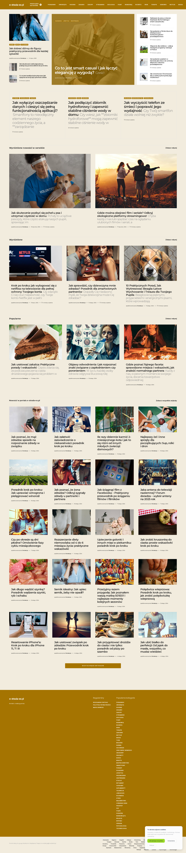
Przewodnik (121, 775)
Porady (119, 768)
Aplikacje (127, 98)
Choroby (119, 785)
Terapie (119, 730)
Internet (16, 98)
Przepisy (119, 806)
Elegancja (58, 21)
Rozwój (119, 725)
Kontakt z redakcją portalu (17, 703)
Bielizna (119, 743)
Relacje (119, 818)
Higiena (119, 707)
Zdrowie (119, 732)
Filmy (118, 720)
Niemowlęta (121, 816)
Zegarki (119, 710)
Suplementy (120, 788)
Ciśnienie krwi (121, 803)
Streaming (120, 715)
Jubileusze (120, 793)
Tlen (118, 740)
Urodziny (120, 753)
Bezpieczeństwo (137, 98)
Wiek (118, 727)
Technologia (24, 98)
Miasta (119, 760)
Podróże (119, 813)
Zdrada (119, 823)
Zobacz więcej (171, 148)
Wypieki (119, 821)
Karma (118, 745)
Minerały (131, 845)
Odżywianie (120, 778)
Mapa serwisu (98, 707)
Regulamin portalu (100, 702)
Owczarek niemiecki (124, 750)
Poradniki (120, 702)
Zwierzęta (120, 705)
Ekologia (120, 717)
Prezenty (119, 755)
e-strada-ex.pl (16, 4)
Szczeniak (120, 748)
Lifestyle (66, 21)
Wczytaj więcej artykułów (93, 665)
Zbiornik (85, 98)
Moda (17, 44)
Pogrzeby (120, 770)
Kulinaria (120, 795)
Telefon (32, 98)
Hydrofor (72, 98)
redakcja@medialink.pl (49, 843)
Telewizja (120, 790)
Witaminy (120, 783)
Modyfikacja (75, 21)
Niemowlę (120, 722)
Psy (117, 808)
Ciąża (118, 811)
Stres (118, 798)
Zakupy (119, 712)
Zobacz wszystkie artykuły (166, 401)
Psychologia (121, 826)
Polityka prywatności (102, 705)
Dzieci (118, 758)
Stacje (119, 780)
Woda (79, 98)
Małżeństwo (121, 801)
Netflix (119, 735)
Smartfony (120, 765)
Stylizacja (24, 44)
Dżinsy (12, 44)
